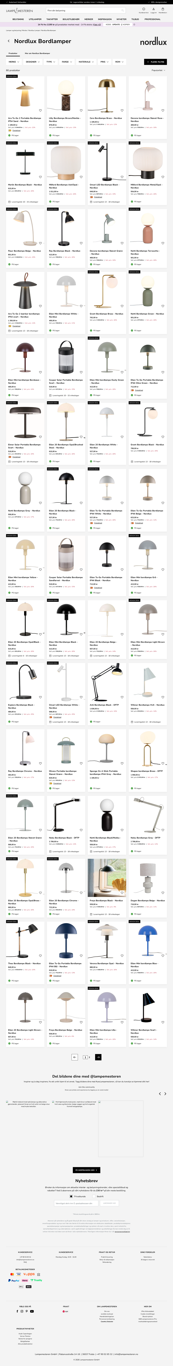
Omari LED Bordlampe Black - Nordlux (104, 186)
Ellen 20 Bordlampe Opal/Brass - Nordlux (24, 902)
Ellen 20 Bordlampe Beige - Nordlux (103, 643)
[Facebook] (17, 1311)
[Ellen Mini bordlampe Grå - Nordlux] (148, 566)
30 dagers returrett (148, 1260)
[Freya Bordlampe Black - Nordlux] (107, 888)
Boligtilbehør (25, 1341)
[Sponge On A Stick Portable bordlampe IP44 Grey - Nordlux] (107, 760)
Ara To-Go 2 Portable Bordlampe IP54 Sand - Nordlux (24, 120)
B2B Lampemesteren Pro (148, 1319)
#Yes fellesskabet (147, 1311)
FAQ (25, 1262)
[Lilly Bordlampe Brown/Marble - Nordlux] (66, 107)
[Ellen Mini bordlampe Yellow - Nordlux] (25, 566)
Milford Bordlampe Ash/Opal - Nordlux (64, 186)
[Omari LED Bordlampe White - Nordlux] (66, 694)
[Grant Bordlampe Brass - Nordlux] (107, 303)
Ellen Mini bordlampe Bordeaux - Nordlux (24, 381)
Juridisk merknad (107, 1314)
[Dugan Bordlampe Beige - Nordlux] (148, 888)
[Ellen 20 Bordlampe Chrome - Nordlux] (66, 888)
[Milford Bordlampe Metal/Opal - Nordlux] (148, 174)
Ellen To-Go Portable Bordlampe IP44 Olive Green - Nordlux (147, 381)
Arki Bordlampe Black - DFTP (104, 704)
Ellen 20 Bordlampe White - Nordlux (104, 446)
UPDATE (118, 24)
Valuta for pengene (25, 1339)
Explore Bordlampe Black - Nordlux (21, 706)
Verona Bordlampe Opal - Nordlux (107, 963)
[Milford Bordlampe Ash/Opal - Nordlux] (66, 174)
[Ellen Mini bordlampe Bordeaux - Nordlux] (25, 368)
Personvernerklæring (106, 1319)
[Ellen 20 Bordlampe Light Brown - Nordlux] (25, 1017)
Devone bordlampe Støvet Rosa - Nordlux (147, 120)
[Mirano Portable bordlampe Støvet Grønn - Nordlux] (66, 760)
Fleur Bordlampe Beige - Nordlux (24, 250)
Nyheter (121, 19)
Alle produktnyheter (25, 1344)
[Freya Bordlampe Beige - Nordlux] (66, 1017)
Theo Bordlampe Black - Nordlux (24, 963)
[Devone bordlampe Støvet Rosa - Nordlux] (148, 107)
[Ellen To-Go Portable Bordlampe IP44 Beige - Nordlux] (148, 500)
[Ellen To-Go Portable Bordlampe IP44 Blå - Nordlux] (66, 953)
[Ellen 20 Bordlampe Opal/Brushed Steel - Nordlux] (66, 434)
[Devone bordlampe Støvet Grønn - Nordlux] (107, 238)
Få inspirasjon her (84, 1170)
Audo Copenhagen (25, 1334)
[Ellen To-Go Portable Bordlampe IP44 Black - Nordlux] (107, 566)
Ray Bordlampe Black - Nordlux (64, 250)
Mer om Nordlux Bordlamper (37, 53)
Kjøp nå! (97, 24)
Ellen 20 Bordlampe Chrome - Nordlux (64, 902)
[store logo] (19, 10)
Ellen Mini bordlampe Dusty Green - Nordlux (107, 381)
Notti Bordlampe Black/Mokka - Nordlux (105, 839)
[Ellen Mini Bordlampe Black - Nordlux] (66, 629)
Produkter (13, 53)
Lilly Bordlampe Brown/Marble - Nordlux (65, 120)
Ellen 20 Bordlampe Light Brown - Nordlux (25, 1031)
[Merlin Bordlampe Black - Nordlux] (25, 174)
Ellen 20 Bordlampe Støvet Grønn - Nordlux (25, 839)
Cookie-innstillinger (148, 1314)
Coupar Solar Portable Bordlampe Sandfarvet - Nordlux (66, 579)
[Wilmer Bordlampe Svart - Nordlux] (148, 1017)
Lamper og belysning (13, 30)
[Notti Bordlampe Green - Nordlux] (148, 303)
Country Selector (107, 1321)
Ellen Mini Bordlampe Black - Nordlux (63, 643)
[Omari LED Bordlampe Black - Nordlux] (107, 174)
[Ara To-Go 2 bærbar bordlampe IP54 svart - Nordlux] (25, 303)
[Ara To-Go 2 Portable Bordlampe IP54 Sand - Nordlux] (25, 107)
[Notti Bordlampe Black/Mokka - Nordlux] (107, 825)
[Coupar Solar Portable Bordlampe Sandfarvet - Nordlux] (66, 566)
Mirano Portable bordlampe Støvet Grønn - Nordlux (62, 772)
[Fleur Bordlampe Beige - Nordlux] (25, 238)
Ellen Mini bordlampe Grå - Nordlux (144, 579)
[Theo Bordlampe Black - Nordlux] (25, 953)
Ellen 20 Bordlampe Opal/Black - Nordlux (24, 643)
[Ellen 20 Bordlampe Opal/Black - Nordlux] (25, 629)
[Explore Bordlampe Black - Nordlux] (25, 694)
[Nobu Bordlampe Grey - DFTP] (148, 825)
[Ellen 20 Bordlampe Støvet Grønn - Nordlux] (25, 825)
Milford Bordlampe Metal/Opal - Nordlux (146, 186)
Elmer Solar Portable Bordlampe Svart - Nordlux (24, 446)
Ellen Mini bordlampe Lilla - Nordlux (103, 1031)
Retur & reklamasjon (107, 1260)
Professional (152, 19)
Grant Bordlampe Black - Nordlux (147, 444)
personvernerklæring (122, 1231)
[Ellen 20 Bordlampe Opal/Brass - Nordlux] (25, 888)
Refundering (107, 1262)
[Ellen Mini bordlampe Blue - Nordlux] (148, 953)
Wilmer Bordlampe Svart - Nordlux (144, 1031)
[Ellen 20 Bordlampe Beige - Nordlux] (107, 629)
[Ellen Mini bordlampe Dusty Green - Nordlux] (107, 368)
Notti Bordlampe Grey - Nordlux (24, 510)
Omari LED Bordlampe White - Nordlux (64, 706)
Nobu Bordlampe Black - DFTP (64, 837)
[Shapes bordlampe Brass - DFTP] (148, 760)
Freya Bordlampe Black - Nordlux (106, 900)
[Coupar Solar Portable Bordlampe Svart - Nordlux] (66, 368)
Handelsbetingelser (107, 1316)
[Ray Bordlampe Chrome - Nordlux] (25, 760)
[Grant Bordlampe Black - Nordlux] (148, 434)
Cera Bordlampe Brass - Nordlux (106, 118)
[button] (40, 110)
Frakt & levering (107, 1257)
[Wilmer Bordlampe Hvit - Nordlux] (148, 694)
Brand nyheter (148, 1316)
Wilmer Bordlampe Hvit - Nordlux (148, 704)
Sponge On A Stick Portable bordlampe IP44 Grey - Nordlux (105, 772)
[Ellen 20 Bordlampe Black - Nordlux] (66, 500)
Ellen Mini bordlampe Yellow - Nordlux (23, 579)
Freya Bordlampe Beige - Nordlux (65, 1030)
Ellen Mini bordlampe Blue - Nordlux (144, 965)
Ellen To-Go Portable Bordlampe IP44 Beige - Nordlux (147, 512)
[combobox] (86, 10)
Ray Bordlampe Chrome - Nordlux (25, 771)
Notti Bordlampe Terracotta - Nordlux (145, 252)
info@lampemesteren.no (25, 1260)
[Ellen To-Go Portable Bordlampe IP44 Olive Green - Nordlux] (148, 368)
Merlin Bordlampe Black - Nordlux (25, 184)
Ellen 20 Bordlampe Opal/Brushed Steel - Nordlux (66, 446)
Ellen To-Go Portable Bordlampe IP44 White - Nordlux (106, 512)
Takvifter (52, 19)
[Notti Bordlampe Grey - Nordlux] (25, 500)
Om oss (107, 1311)
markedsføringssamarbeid (147, 1321)
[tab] (14, 62)
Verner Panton (25, 1336)
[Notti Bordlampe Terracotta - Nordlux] (148, 238)
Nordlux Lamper (34, 30)
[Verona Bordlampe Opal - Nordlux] (107, 953)
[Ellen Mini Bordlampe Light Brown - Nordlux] (148, 629)
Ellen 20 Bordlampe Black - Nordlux (62, 512)
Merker (24, 30)
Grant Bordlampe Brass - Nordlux (106, 313)
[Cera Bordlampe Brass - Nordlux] (107, 107)
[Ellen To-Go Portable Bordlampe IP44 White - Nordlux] (107, 500)
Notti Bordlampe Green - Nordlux (147, 313)
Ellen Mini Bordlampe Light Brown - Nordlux (148, 643)
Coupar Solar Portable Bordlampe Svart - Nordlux (66, 381)
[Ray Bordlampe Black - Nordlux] (66, 238)
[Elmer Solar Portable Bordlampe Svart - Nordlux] (25, 434)
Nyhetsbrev (148, 1257)
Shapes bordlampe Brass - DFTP (147, 771)
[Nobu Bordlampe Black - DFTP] (66, 825)
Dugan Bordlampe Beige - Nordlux (148, 900)
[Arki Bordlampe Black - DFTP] (107, 694)
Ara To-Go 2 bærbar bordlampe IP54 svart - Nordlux (24, 315)
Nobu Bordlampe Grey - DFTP (145, 837)
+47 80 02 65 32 (25, 1257)
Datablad (16, 130)
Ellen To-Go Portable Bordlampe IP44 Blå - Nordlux (65, 965)
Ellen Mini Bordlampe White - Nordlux (63, 315)
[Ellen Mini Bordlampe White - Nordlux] (66, 303)
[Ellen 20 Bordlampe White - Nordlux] (107, 434)
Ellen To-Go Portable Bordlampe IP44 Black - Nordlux (106, 579)
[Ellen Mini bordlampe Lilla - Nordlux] (107, 1017)
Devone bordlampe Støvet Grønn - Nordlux (106, 252)
